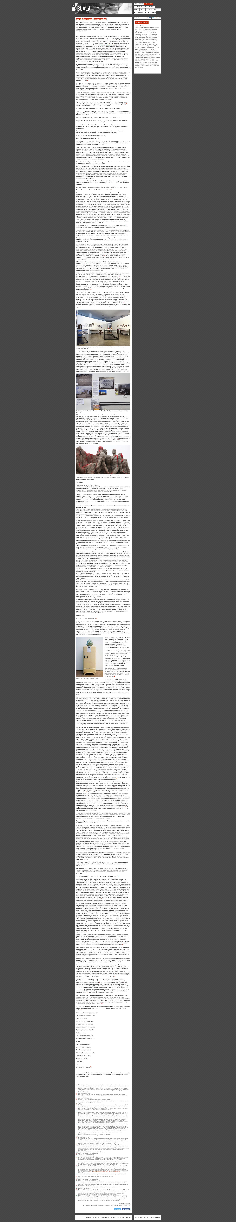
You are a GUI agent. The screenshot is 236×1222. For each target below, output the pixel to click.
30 (122, 944)
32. (76, 1182)
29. (76, 1177)
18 (86, 428)
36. (76, 1189)
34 (86, 992)
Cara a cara (148, 4)
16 (80, 307)
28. (76, 1176)
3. (76, 1093)
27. (76, 1173)
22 (124, 687)
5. (76, 1098)
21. (76, 1153)
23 (116, 778)
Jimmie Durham (126, 1205)
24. (76, 1157)
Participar (104, 1217)
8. (76, 1103)
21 (114, 676)
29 (86, 931)
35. (76, 1188)
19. (76, 1144)
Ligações (128, 1217)
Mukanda (151, 6)
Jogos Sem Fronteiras (153, 9)
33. (76, 1185)
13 (120, 276)
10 (104, 255)
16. (76, 1137)
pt (73, 5)
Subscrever (113, 1217)
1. (76, 1084)
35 (102, 1003)
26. (76, 1165)
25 (86, 791)
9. (76, 1104)
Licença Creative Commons (152, 1217)
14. (76, 1134)
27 (118, 876)
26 (125, 806)
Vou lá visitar (138, 4)
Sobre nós (88, 1217)
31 (114, 976)
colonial (116, 1205)
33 (124, 982)
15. (76, 1135)
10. (76, 1108)
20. (76, 1151)
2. (76, 1088)
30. (76, 1179)
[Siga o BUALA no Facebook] (149, 18)
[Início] (84, 8)
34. (76, 1187)
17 (87, 419)
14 (91, 289)
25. (76, 1160)
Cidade (142, 9)
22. (76, 1154)
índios (120, 1205)
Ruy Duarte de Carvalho (142, 12)
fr (73, 10)
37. (76, 1195)
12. (76, 1112)
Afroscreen (138, 6)
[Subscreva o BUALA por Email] (159, 18)
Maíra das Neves (125, 1203)
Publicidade (121, 1217)
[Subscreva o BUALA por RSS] (156, 18)
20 (96, 618)
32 (99, 982)
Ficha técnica (96, 1217)
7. (76, 1100)
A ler (145, 6)
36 (81, 1009)
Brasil (111, 1205)
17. (76, 1138)
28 (101, 898)
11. (76, 1111)
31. (76, 1180)
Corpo (154, 12)
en (73, 8)
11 (87, 261)
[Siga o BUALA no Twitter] (153, 18)
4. (76, 1094)
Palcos (136, 9)
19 (118, 439)
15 (123, 302)
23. (76, 1156)
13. (76, 1124)
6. (76, 1099)
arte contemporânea (104, 1205)
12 (84, 263)
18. (76, 1143)
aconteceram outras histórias (108, 44)
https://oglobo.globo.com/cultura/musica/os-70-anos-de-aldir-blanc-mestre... (105, 1171)
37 (90, 1066)
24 (114, 786)
